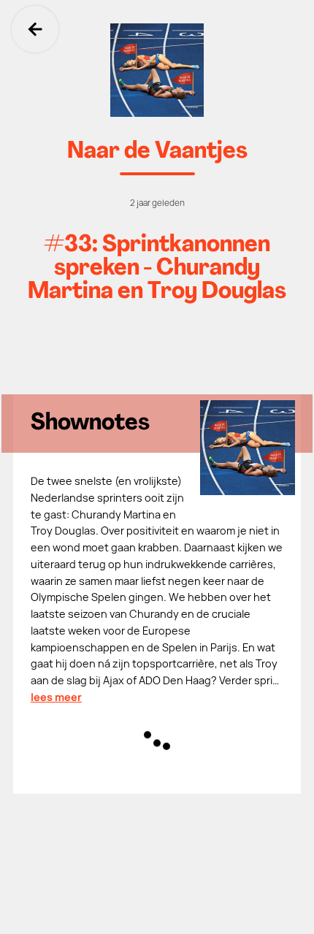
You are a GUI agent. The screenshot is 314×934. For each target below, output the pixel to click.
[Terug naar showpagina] (157, 70)
